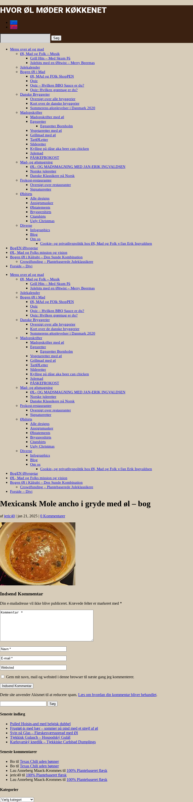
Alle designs (40, 198)
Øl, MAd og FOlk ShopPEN (52, 76)
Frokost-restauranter (36, 180)
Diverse (26, 225)
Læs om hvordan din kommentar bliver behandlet (117, 695)
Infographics (40, 230)
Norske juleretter (43, 171)
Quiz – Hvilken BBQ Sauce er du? (57, 85)
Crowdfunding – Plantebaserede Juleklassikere (56, 262)
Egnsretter (38, 121)
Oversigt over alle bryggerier (52, 99)
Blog (34, 234)
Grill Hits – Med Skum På (50, 58)
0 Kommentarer (52, 516)
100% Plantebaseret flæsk (87, 770)
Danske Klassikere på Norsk (52, 176)
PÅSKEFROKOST (44, 158)
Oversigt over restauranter (50, 185)
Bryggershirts (40, 212)
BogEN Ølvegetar (24, 248)
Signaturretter (40, 189)
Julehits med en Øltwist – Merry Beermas (62, 63)
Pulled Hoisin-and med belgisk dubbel (40, 724)
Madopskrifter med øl (47, 117)
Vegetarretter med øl (46, 131)
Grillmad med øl (43, 135)
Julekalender (30, 67)
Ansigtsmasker (41, 203)
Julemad (36, 153)
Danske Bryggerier (35, 94)
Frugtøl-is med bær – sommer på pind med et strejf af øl (54, 728)
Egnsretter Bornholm (56, 126)
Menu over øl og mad (27, 49)
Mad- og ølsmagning (36, 162)
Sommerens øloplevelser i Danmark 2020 (62, 108)
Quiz (34, 81)
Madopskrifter (31, 112)
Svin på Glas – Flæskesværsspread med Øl (44, 733)
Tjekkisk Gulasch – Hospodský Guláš (40, 737)
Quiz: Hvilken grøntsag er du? (54, 90)
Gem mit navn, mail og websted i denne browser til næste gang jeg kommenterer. (70, 677)
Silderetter (38, 144)
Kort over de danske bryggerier (54, 103)
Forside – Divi (21, 266)
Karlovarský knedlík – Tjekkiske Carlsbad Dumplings (53, 742)
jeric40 (9, 516)
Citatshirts (38, 216)
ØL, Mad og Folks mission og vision (38, 253)
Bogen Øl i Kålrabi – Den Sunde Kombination (46, 257)
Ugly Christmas (42, 221)
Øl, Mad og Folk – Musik (40, 54)
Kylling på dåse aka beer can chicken (59, 149)
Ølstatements (40, 207)
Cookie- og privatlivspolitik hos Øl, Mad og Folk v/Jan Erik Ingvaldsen (96, 243)
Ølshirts (26, 194)
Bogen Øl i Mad (32, 72)
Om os (35, 239)
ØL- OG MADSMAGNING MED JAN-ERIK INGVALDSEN (77, 167)
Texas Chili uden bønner (39, 761)
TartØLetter (39, 140)
